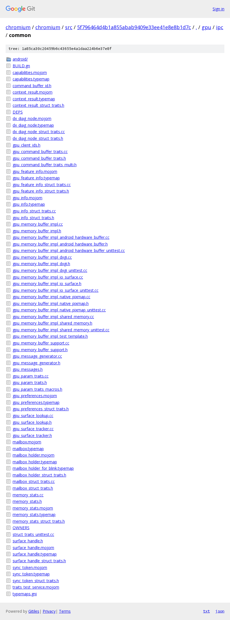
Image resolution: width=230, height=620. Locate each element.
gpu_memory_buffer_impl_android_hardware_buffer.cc (61, 237)
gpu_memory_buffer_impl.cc (38, 224)
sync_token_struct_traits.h (36, 580)
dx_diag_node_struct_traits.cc (39, 131)
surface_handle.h (28, 540)
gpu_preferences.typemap (36, 402)
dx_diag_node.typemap (33, 125)
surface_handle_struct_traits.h (39, 560)
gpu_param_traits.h (30, 382)
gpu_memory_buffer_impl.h (37, 230)
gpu (206, 27)
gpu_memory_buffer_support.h (40, 349)
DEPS (18, 112)
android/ (20, 59)
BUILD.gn (21, 65)
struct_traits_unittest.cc (33, 534)
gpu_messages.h (28, 369)
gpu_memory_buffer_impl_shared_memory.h (52, 323)
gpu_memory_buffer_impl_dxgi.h (41, 263)
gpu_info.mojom (27, 197)
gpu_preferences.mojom (35, 395)
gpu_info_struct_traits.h (33, 217)
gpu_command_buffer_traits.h (39, 158)
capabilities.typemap (31, 79)
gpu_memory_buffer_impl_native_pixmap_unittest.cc (59, 310)
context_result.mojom (32, 92)
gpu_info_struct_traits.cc (34, 211)
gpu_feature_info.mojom (35, 171)
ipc (219, 27)
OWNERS (21, 527)
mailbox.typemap (28, 448)
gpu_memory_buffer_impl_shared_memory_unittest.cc (61, 329)
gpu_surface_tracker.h (32, 435)
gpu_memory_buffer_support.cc (41, 343)
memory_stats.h (27, 501)
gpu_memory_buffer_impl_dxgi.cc (42, 257)
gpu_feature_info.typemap (36, 178)
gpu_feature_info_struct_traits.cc (42, 184)
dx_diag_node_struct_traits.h (38, 138)
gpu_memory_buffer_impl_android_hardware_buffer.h (60, 244)
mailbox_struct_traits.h (33, 488)
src (68, 27)
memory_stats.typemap (34, 514)
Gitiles (33, 611)
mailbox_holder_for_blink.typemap (43, 468)
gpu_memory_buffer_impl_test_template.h (50, 336)
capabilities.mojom (30, 72)
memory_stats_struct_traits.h (39, 521)
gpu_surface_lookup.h (32, 422)
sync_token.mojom (30, 567)
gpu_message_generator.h (36, 362)
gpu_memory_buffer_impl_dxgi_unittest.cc (50, 270)
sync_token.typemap (31, 574)
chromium (18, 27)
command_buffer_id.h (32, 85)
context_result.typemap (34, 98)
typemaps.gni (25, 593)
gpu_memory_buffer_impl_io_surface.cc (48, 277)
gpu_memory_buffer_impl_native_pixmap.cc (51, 296)
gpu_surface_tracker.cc (33, 428)
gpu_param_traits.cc (31, 376)
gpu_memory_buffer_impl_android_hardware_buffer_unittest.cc (69, 250)
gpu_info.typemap (29, 204)
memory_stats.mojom (33, 508)
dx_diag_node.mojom (32, 118)
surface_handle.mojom (33, 547)
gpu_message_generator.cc (37, 356)
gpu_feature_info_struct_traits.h (41, 191)
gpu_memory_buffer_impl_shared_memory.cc (53, 316)
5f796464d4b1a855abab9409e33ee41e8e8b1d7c (134, 27)
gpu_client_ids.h (26, 145)
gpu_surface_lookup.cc (33, 415)
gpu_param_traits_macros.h (37, 389)
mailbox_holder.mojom (33, 455)
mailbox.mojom (27, 442)
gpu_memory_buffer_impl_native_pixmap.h (51, 303)
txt (206, 611)
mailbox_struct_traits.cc (34, 481)
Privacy (49, 611)
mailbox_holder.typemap (35, 461)
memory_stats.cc (28, 495)
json (219, 611)
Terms (65, 611)
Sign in (218, 8)
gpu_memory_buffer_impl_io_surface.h (47, 283)
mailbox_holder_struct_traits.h (39, 475)
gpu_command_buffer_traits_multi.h (45, 164)
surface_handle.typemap (35, 554)
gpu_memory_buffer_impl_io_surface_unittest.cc (55, 290)
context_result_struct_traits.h (38, 105)
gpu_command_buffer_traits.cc (40, 151)
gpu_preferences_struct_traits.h (41, 408)
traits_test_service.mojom (36, 587)
